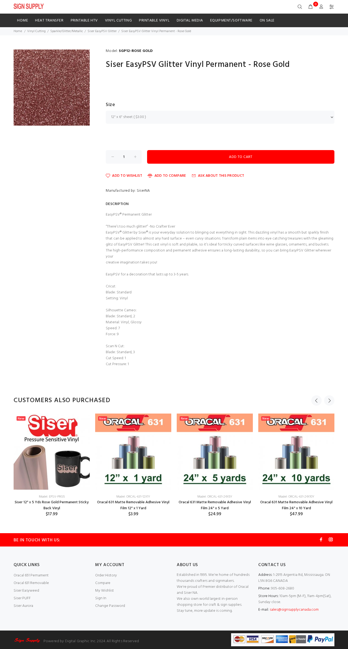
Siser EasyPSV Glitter (102, 31)
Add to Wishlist (127, 176)
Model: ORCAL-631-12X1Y (133, 496)
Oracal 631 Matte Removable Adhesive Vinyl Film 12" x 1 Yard (133, 505)
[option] (51, 465)
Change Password (110, 606)
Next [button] (329, 400)
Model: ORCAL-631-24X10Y (296, 496)
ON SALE (267, 20)
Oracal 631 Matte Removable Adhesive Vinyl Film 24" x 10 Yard (296, 505)
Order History (106, 575)
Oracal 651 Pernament (31, 575)
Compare (102, 583)
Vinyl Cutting (118, 20)
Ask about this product (221, 176)
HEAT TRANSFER (49, 20)
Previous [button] (316, 400)
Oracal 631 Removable (31, 583)
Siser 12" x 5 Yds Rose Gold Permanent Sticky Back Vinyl (52, 505)
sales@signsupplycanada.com (294, 610)
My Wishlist (104, 591)
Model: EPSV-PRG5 (52, 496)
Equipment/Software (231, 20)
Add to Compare (170, 176)
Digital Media (190, 20)
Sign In (100, 598)
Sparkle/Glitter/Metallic (66, 31)
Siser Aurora (23, 606)
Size (110, 104)
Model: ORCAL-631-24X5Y (214, 496)
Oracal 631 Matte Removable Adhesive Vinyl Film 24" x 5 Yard (215, 505)
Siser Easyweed (26, 591)
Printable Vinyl (154, 20)
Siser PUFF (22, 598)
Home (22, 20)
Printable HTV (84, 20)
